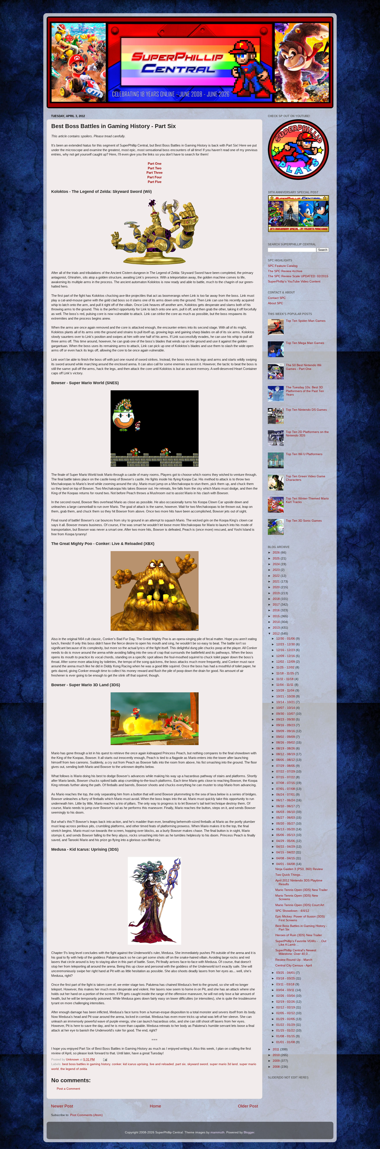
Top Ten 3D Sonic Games (304, 520)
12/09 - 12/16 (286, 656)
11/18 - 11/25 (285, 673)
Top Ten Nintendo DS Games (306, 409)
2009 (277, 1060)
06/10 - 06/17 (286, 806)
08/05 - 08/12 (286, 760)
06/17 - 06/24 (286, 800)
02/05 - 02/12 (286, 1013)
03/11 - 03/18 (285, 984)
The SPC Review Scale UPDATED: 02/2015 (298, 276)
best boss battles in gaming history (86, 1064)
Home (155, 1106)
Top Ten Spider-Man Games (305, 320)
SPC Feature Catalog (283, 266)
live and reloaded (162, 1064)
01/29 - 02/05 (286, 1019)
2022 (277, 575)
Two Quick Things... (289, 874)
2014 (277, 622)
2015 (277, 616)
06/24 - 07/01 (286, 794)
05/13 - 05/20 (286, 829)
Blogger (249, 1132)
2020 (277, 587)
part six (180, 1064)
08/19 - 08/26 (286, 748)
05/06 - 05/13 (286, 835)
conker (116, 1064)
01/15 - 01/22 (286, 1030)
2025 (277, 558)
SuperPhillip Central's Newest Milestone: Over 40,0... (295, 952)
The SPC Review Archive (285, 271)
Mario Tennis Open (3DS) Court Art (299, 905)
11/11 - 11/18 (285, 679)
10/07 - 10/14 (286, 707)
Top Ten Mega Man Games (305, 343)
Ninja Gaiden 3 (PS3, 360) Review (299, 869)
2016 (277, 610)
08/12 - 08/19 (286, 754)
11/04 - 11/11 (285, 684)
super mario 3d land (224, 1064)
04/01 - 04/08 (286, 864)
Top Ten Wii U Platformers (304, 454)
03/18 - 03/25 (286, 978)
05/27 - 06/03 (286, 817)
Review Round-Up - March (293, 959)
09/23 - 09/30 (286, 719)
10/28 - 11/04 (285, 690)
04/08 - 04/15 (286, 858)
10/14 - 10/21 (286, 702)
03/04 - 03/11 (285, 990)
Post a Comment (68, 1088)
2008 (277, 1066)
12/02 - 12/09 (286, 661)
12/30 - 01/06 (286, 638)
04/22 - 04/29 (286, 846)
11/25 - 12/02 (285, 667)
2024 (277, 564)
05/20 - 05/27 (286, 823)
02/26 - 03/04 (286, 995)
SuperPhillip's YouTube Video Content (294, 281)
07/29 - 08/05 (286, 765)
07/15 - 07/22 (286, 777)
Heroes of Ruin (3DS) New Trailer (298, 935)
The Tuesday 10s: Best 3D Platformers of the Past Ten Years (305, 391)
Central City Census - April (293, 965)
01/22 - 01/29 (286, 1024)
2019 (277, 593)
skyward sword (197, 1064)
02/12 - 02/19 (286, 1007)
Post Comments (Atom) (86, 1115)
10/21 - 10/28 (286, 696)
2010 (277, 1055)
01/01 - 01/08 (286, 1042)
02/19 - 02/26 (286, 1001)
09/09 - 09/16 (286, 731)
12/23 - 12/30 (286, 644)
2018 (277, 599)
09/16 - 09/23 (286, 725)
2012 (277, 633)
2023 (277, 570)
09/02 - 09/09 (286, 736)
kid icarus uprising (135, 1064)
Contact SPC (277, 298)
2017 (277, 604)
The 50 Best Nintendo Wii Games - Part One (303, 367)
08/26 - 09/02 (286, 742)
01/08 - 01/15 (286, 1036)
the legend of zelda (73, 1069)
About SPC (275, 303)
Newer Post (62, 1106)
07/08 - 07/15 (286, 783)
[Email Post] (105, 1059)
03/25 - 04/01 (286, 972)
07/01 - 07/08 (286, 789)
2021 (277, 581)
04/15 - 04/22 (286, 852)
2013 (277, 627)
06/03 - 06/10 (286, 812)
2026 (277, 552)
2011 (276, 1049)
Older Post (248, 1106)
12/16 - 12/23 (286, 650)
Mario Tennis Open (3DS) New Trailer (301, 890)
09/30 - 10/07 (286, 713)
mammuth (217, 1132)
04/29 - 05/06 (286, 841)
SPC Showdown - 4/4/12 (292, 910)
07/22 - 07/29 (286, 771)
